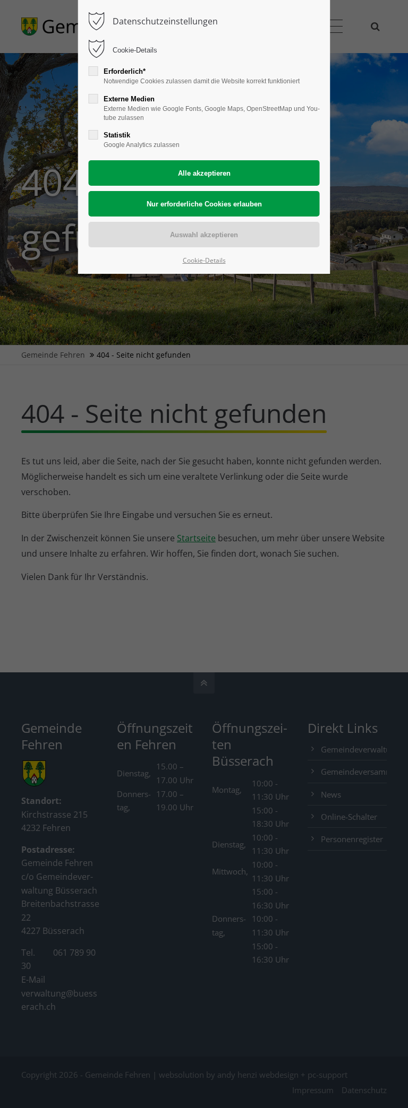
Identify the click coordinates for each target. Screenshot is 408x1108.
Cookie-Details (135, 50)
